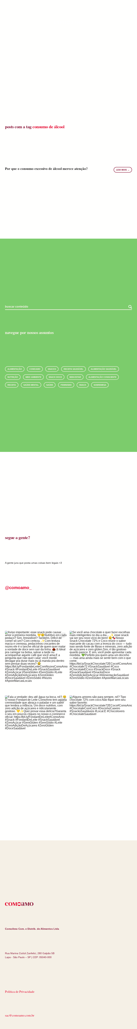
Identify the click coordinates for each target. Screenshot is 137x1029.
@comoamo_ (18, 587)
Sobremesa (100, 385)
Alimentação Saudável (103, 369)
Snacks (52, 369)
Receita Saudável (73, 369)
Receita (11, 385)
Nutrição (12, 377)
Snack (82, 385)
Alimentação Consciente (102, 377)
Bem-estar (75, 377)
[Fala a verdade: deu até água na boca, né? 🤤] (36, 727)
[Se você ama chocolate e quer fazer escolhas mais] (101, 662)
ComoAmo (34, 369)
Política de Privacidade (19, 991)
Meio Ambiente (33, 377)
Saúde (49, 385)
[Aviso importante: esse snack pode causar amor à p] (36, 662)
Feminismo (66, 385)
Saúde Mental (31, 385)
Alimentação (14, 369)
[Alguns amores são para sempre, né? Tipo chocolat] (101, 727)
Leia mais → (123, 170)
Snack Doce (55, 377)
